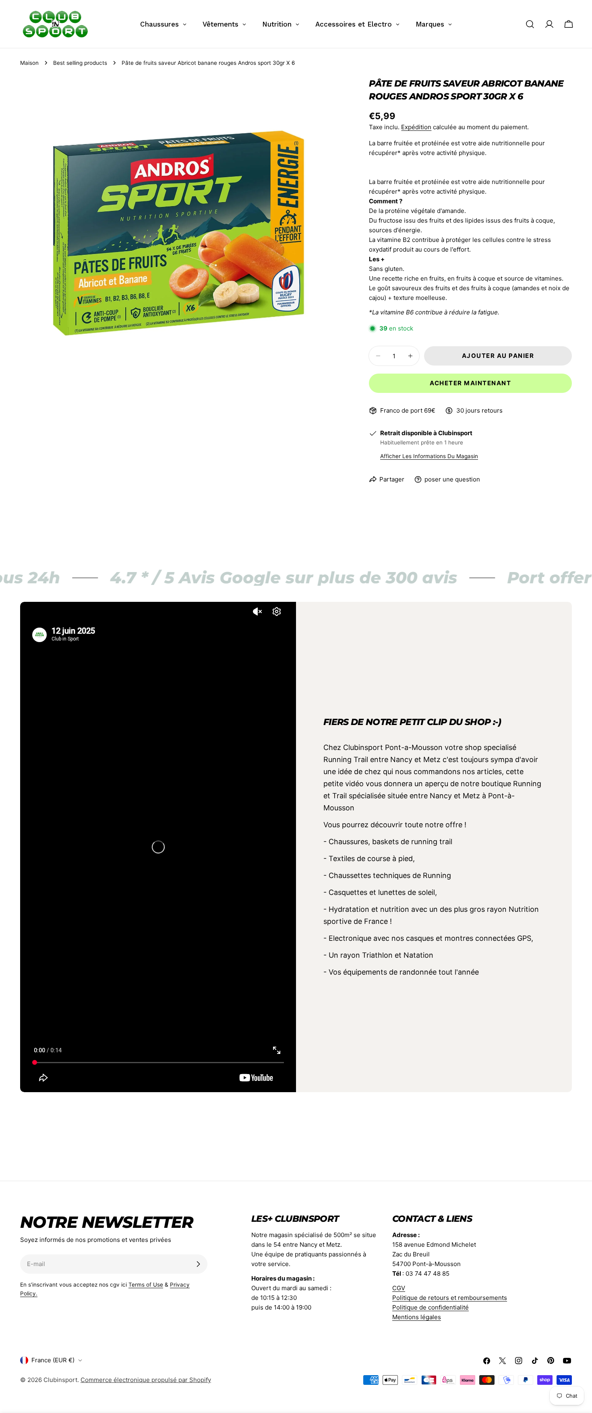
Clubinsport (60, 1380)
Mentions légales (416, 1317)
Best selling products (80, 63)
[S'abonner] (198, 1264)
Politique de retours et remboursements (449, 1297)
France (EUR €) (53, 1360)
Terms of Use (145, 1284)
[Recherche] (530, 24)
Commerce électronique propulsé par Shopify (146, 1380)
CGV (398, 1288)
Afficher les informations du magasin (429, 456)
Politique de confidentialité (430, 1307)
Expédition (416, 127)
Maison (29, 63)
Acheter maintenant (470, 383)
